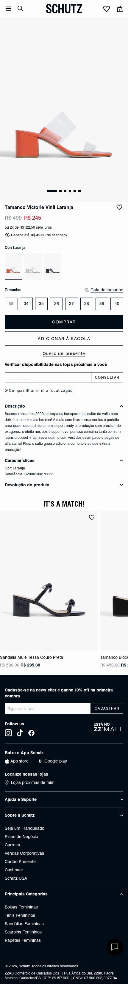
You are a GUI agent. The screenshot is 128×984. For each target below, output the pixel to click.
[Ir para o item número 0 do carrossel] (52, 191)
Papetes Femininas (23, 940)
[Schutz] (64, 8)
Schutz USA (16, 878)
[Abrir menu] (8, 8)
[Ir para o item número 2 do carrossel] (65, 191)
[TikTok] (20, 732)
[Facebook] (31, 732)
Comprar (64, 322)
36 (56, 303)
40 (117, 303)
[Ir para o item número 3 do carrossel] (70, 191)
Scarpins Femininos (23, 932)
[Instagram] (8, 732)
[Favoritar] (119, 207)
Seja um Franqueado (24, 828)
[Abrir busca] (21, 8)
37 (71, 303)
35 (41, 303)
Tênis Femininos (20, 915)
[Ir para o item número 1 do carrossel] (60, 191)
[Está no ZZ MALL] (108, 729)
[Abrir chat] (115, 947)
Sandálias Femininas (24, 923)
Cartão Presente (20, 861)
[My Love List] (106, 9)
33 (11, 303)
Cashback (14, 869)
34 (26, 303)
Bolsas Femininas (21, 907)
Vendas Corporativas (24, 853)
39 (101, 303)
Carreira (12, 844)
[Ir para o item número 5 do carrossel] (79, 191)
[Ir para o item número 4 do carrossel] (75, 191)
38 (86, 303)
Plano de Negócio (21, 836)
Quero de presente (64, 353)
